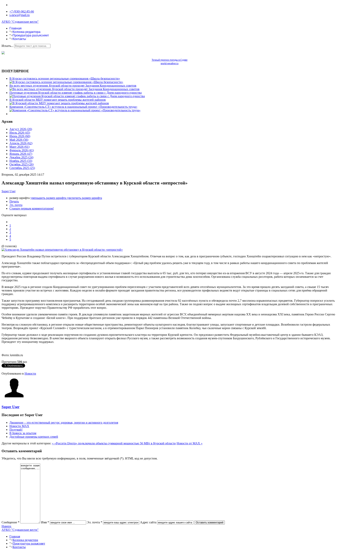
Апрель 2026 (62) (20, 143)
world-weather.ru (170, 63)
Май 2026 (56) (18, 139)
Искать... (7, 45)
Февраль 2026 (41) (21, 150)
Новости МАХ (19, 426)
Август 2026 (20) (20, 129)
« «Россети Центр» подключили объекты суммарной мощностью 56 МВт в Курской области (114, 443)
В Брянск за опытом (22, 433)
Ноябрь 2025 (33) (20, 161)
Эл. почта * (94, 522)
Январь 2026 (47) (20, 153)
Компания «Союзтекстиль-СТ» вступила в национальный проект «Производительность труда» (73, 106)
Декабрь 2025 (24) (21, 157)
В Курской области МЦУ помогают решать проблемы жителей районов (57, 99)
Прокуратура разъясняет (31, 35)
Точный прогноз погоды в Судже (170, 60)
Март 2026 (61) (19, 146)
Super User (8, 191)
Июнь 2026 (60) (19, 136)
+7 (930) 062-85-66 (21, 11)
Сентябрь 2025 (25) (22, 168)
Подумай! (16, 429)
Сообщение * (10, 522)
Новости (30, 373)
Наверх (6, 526)
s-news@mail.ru (19, 15)
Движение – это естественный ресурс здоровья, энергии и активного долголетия (63, 422)
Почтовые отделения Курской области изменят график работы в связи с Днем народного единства (75, 92)
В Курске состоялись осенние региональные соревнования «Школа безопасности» (64, 78)
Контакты (19, 39)
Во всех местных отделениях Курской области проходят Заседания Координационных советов (72, 85)
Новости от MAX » (189, 443)
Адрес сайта (148, 522)
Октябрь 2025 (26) (21, 164)
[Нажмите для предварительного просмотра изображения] (62, 249)
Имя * (45, 522)
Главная (15, 28)
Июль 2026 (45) (19, 132)
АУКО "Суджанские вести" (20, 21)
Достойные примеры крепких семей (33, 436)
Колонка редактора (26, 32)
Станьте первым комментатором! (31, 208)
